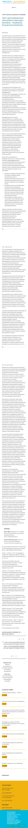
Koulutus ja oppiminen (12, 14)
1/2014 (4, 14)
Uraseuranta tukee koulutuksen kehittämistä (13, 734)
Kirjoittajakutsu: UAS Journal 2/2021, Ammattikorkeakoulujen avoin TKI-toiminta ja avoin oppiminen (13, 723)
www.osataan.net (12, 160)
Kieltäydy (15, 825)
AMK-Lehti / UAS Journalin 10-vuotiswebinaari (13, 701)
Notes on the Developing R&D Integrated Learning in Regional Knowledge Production (14, 647)
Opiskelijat (22, 14)
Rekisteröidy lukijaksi (7, 807)
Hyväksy (10, 825)
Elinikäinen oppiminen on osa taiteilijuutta (12, 763)
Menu (14, 7)
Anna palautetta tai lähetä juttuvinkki (11, 809)
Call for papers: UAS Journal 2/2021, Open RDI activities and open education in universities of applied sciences (13, 711)
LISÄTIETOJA (22, 825)
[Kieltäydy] (26, 819)
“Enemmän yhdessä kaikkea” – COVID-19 (12, 692)
